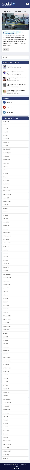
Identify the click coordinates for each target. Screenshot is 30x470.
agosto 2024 (6, 204)
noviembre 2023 (7, 236)
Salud (18, 80)
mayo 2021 (5, 340)
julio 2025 (5, 166)
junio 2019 (5, 420)
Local (17, 35)
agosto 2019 (6, 413)
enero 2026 (5, 145)
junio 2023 (5, 253)
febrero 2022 (6, 309)
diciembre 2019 (6, 399)
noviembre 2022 (7, 277)
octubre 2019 (6, 406)
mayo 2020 (5, 381)
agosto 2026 (6, 121)
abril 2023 (5, 260)
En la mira (9, 66)
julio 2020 (5, 375)
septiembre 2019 (7, 409)
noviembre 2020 (7, 361)
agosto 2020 (6, 371)
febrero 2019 (6, 434)
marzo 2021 (6, 347)
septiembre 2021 (7, 326)
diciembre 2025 (6, 149)
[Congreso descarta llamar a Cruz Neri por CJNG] (4, 85)
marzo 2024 (6, 222)
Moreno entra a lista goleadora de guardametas (15, 72)
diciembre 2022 (6, 274)
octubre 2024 (6, 197)
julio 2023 (5, 250)
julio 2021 (5, 333)
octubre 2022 (6, 281)
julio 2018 (5, 458)
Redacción (7, 35)
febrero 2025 (6, 184)
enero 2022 (5, 312)
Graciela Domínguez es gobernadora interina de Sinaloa (16, 91)
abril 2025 (5, 177)
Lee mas (6, 49)
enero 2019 (5, 437)
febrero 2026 (6, 142)
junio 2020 (5, 378)
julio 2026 (5, 125)
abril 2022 (5, 302)
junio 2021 (5, 336)
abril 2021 (5, 343)
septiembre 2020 (7, 368)
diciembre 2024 (6, 190)
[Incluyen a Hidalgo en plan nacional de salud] (4, 79)
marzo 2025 (6, 180)
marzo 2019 (6, 430)
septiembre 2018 (7, 451)
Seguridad (19, 87)
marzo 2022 (6, 305)
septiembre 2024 (7, 201)
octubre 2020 (6, 364)
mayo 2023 (5, 256)
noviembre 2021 (7, 319)
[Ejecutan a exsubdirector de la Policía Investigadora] (15, 21)
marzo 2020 (6, 388)
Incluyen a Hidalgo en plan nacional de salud (16, 78)
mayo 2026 (5, 132)
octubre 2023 (6, 239)
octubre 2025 (6, 156)
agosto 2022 (6, 288)
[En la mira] (4, 67)
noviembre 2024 (7, 194)
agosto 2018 (6, 454)
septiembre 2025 (7, 159)
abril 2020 (5, 385)
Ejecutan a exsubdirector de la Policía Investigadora (13, 32)
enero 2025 (5, 187)
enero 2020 (5, 395)
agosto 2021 (6, 329)
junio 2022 (5, 295)
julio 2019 (5, 416)
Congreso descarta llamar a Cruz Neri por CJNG (16, 85)
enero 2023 (5, 270)
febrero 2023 (6, 267)
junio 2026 (5, 128)
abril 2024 (5, 218)
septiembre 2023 (7, 243)
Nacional (18, 93)
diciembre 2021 (6, 315)
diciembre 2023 (6, 232)
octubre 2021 (6, 322)
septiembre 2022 (7, 284)
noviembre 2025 (7, 152)
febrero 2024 (6, 225)
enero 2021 (5, 354)
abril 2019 (5, 427)
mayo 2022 (5, 298)
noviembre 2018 (7, 444)
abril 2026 (5, 135)
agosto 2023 (6, 246)
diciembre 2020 (6, 357)
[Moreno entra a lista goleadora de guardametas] (4, 72)
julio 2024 (5, 208)
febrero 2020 (6, 392)
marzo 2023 (6, 263)
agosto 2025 (6, 163)
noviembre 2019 (7, 402)
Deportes (19, 74)
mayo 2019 (5, 423)
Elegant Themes (14, 464)
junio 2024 (5, 211)
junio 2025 (5, 170)
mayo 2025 (5, 173)
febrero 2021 (6, 350)
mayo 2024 (5, 215)
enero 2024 (5, 229)
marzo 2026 (6, 138)
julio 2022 (5, 291)
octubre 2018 (6, 447)
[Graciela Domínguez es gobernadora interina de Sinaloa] (4, 91)
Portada (19, 35)
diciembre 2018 (6, 440)
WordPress (15, 466)
